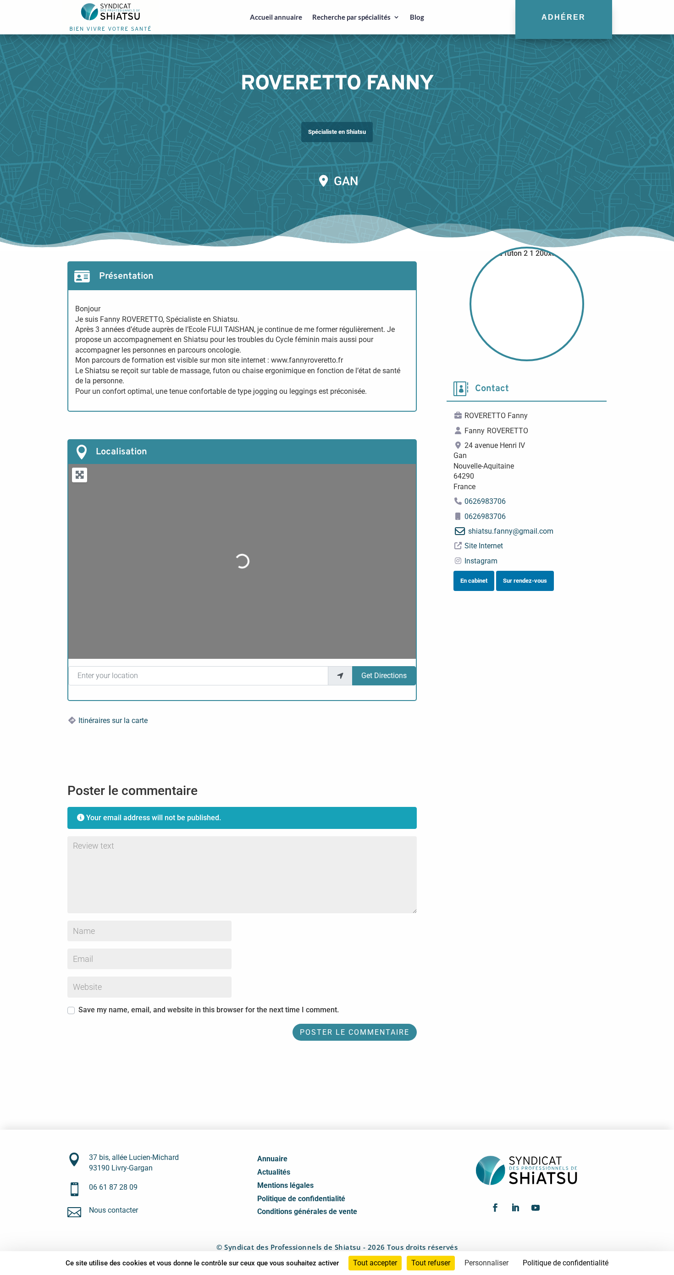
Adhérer (563, 17)
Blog (417, 17)
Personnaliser (486, 1262)
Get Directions (384, 675)
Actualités (273, 1172)
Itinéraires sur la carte (113, 720)
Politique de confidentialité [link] (565, 1262)
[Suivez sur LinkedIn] (515, 1207)
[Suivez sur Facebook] (495, 1207)
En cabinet (473, 580)
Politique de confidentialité (301, 1198)
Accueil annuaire (276, 17)
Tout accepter (375, 1262)
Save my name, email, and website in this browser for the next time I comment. (208, 1009)
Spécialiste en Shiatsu (337, 131)
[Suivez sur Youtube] (535, 1207)
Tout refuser (430, 1262)
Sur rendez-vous (525, 580)
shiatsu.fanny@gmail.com (510, 531)
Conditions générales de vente (307, 1211)
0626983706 (485, 501)
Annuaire (272, 1158)
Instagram (480, 561)
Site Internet (483, 545)
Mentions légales (285, 1185)
